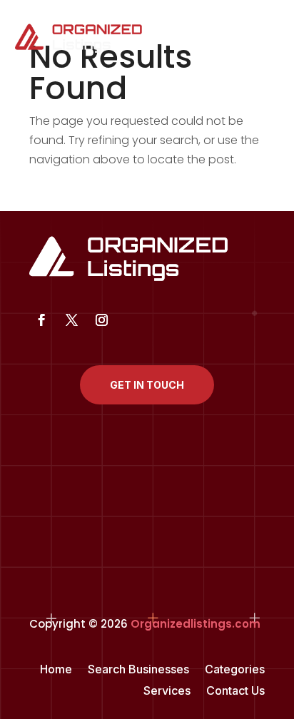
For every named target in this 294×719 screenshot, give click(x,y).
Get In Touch (147, 385)
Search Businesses (138, 670)
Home (56, 670)
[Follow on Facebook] (41, 320)
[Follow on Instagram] (101, 320)
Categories (235, 670)
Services (167, 691)
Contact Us (235, 691)
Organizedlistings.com (195, 623)
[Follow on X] (71, 320)
